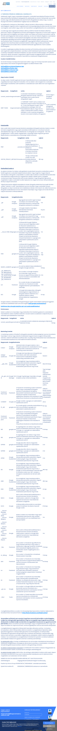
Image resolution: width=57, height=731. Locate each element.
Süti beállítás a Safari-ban (9, 71)
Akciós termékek (20, 6)
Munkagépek (36, 719)
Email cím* (27, 712)
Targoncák (27, 6)
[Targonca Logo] (6, 4)
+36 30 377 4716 (5, 715)
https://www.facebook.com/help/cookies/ (34, 613)
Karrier (51, 1)
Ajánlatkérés (18, 1)
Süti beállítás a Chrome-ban (9, 70)
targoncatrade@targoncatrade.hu (11, 714)
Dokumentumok (33, 1)
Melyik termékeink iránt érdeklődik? (32, 717)
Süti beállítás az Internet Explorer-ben (12, 66)
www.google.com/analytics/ (37, 303)
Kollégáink (47, 1)
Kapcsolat (50, 4)
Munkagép (40, 6)
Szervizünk (46, 6)
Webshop (51, 6)
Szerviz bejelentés (25, 1)
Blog (54, 1)
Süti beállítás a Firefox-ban (9, 68)
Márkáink (42, 1)
